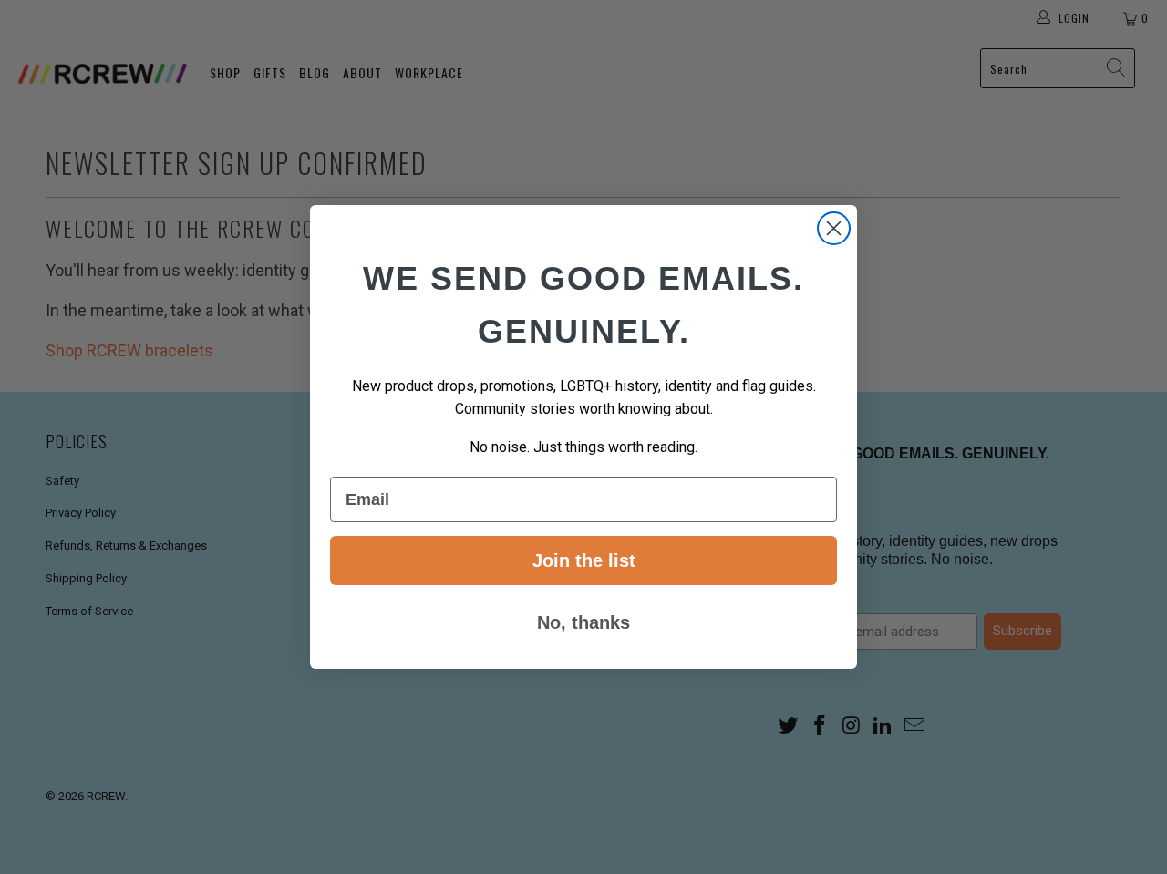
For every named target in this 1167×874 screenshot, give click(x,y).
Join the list (583, 560)
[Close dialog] (834, 228)
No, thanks (583, 622)
